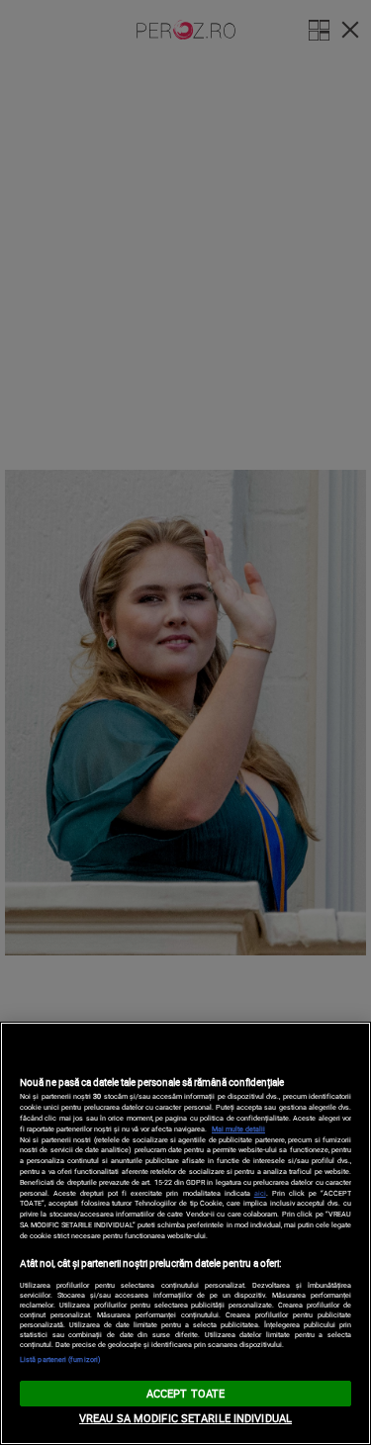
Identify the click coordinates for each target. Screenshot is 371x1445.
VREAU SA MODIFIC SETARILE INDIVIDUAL (185, 1417)
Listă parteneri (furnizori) (60, 1359)
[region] (185, 1233)
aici (260, 1193)
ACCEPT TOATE (185, 1393)
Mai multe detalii (238, 1128)
